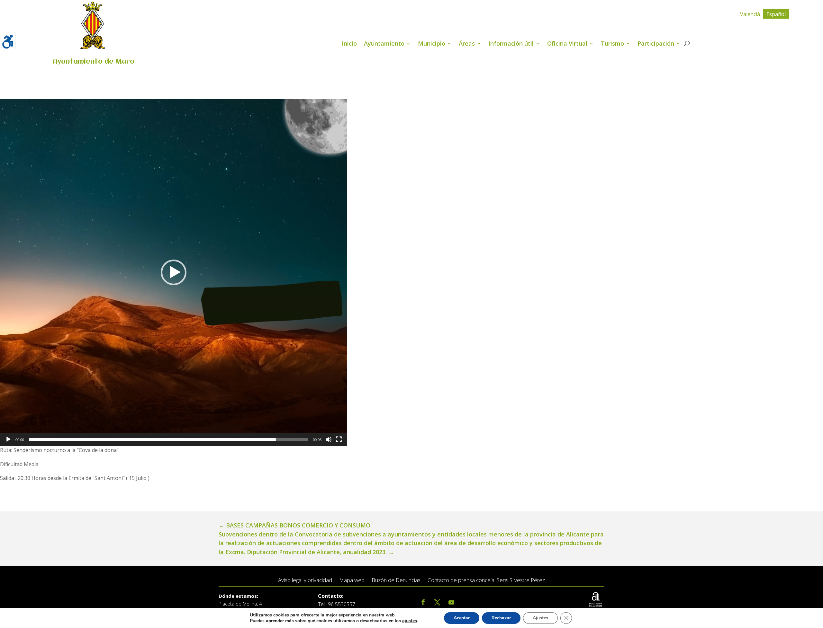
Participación (656, 44)
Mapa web (352, 580)
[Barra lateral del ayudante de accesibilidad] (7, 41)
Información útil (511, 44)
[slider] (168, 439)
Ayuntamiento (384, 44)
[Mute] (328, 439)
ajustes (409, 621)
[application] (173, 272)
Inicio (349, 44)
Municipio (431, 44)
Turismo (612, 44)
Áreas (467, 44)
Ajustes (540, 618)
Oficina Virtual (567, 44)
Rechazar (501, 618)
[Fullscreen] (339, 439)
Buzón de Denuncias (396, 580)
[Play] (8, 439)
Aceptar (462, 618)
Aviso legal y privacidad (305, 580)
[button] (173, 272)
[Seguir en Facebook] (423, 602)
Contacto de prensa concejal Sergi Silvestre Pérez (486, 580)
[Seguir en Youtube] (451, 602)
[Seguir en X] (437, 602)
